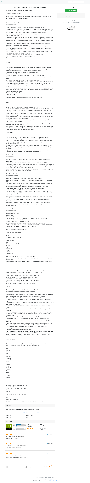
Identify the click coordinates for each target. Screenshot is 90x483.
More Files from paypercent (35, 412)
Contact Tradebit (53, 480)
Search (86, 1)
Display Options (22, 467)
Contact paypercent (23, 412)
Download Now (71, 11)
